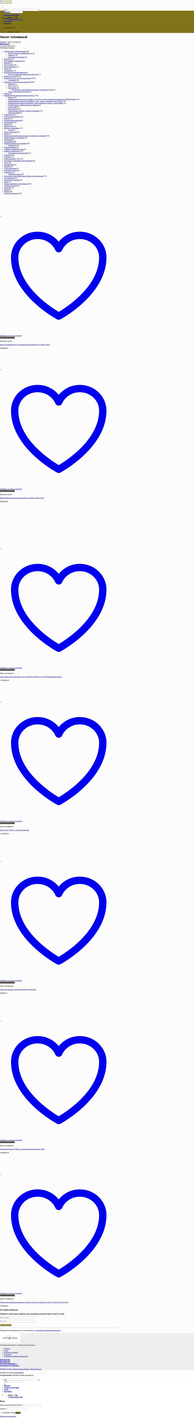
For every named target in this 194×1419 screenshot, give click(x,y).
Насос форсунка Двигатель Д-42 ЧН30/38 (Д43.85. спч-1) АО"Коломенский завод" (31, 677)
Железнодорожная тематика (15, 73)
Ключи (6, 119)
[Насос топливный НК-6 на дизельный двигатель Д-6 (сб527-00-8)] (12, 214)
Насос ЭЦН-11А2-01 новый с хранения (14, 830)
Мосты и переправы (12, 128)
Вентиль (11, 84)
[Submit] (5, 1384)
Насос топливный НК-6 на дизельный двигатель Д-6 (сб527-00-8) (25, 345)
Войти (18, 1413)
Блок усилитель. (10, 67)
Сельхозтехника (10, 168)
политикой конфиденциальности (48, 1330)
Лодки (10, 130)
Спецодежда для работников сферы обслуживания (23, 176)
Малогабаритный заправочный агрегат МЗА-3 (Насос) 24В (22, 498)
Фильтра (7, 188)
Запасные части (10, 76)
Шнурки (7, 191)
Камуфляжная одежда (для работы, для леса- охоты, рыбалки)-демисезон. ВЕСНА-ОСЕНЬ (42, 99)
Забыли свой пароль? (8, 1416)
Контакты (8, 21)
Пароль (3, 1409)
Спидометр (12, 80)
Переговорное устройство (14, 138)
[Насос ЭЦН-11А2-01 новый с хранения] (25, 699)
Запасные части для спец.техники (16, 82)
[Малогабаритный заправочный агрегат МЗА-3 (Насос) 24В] (25, 367)
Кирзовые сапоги (14, 174)
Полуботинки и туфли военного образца (23, 105)
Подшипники (9, 142)
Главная (3, 42)
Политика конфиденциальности (16, 1356)
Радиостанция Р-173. (12, 159)
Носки (6, 134)
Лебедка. (11, 55)
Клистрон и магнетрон (12, 117)
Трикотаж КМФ (14, 113)
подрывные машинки (16, 57)
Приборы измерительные (14, 149)
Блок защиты (9, 65)
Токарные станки (10, 186)
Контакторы (8, 122)
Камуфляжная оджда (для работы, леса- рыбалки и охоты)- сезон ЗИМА (35, 103)
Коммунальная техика (12, 120)
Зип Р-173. (12, 86)
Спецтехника (9, 178)
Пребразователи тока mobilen (15, 144)
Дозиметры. (8, 71)
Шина (6, 190)
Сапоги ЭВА (12, 107)
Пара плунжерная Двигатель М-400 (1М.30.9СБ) (18, 990)
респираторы (9, 165)
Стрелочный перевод (12, 180)
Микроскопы (9, 126)
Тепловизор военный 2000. (18, 153)
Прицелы (7, 155)
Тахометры (12, 88)
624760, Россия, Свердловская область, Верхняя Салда (20, 1369)
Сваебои (7, 167)
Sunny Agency (19, 1373)
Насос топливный (10, 132)
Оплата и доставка (11, 15)
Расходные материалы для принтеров (18, 161)
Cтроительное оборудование (15, 51)
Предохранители (10, 147)
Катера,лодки (9, 115)
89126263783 (5, 1362)
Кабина (6, 94)
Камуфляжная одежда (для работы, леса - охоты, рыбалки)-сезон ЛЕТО (35, 101)
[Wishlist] (1, 216)
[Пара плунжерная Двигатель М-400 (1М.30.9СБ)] (25, 859)
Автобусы (8, 59)
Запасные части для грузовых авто (17, 78)
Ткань (6, 182)
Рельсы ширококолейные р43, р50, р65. (23, 74)
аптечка (7, 63)
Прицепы (7, 157)
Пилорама (8, 140)
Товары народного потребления (16, 184)
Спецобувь (8, 172)
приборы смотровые (12, 151)
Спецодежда (13, 109)
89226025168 (5, 1360)
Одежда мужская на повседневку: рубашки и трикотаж (25, 136)
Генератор (12, 145)
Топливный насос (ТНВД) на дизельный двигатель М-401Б (22, 1149)
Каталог (7, 12)
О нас (6, 18)
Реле (6, 163)
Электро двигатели (11, 193)
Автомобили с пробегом (13, 61)
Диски (6, 69)
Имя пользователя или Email (11, 1405)
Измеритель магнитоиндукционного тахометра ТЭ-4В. (32, 90)
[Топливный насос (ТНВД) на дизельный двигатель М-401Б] (25, 1018)
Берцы (10, 97)
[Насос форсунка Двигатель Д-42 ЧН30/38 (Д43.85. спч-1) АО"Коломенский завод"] (25, 546)
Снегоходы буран (10, 170)
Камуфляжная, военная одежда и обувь (19, 96)
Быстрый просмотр (7, 338)
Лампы (6, 124)
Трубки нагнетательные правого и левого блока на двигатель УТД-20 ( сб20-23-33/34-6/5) (34, 1302)
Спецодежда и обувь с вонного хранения (23, 111)
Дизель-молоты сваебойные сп (20, 53)
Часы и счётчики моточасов (18, 92)
